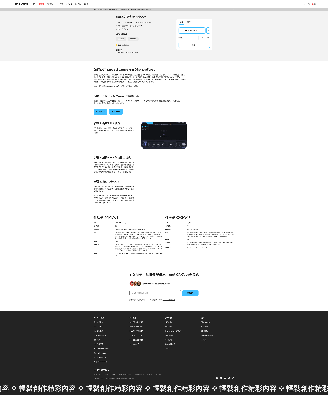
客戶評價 (204, 326)
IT (125, 52)
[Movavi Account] (309, 4)
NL (131, 52)
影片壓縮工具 (98, 344)
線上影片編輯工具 (100, 357)
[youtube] (225, 378)
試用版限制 (169, 335)
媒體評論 (204, 331)
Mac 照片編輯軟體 (136, 322)
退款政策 (149, 374)
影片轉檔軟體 (98, 326)
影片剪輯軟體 (98, 331)
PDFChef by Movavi (101, 348)
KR (137, 52)
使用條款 (106, 374)
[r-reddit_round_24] (233, 378)
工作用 (203, 340)
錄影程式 (97, 340)
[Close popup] (233, 10)
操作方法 (168, 322)
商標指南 (158, 374)
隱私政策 (148, 10)
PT (129, 52)
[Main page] (20, 4)
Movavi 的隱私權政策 (169, 300)
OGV (201, 38)
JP (135, 52)
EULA (113, 374)
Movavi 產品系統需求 (173, 331)
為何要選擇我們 (207, 335)
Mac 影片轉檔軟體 (136, 326)
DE (121, 52)
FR (123, 52)
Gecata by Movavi (100, 353)
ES (127, 52)
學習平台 (168, 326)
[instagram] (221, 378)
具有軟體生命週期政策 (125, 374)
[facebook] (217, 378)
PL (133, 52)
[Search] (304, 4)
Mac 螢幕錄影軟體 (136, 340)
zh (315, 4)
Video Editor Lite (100, 335)
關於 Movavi (205, 322)
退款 (167, 348)
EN (119, 52)
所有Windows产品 (100, 362)
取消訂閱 (168, 340)
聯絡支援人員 (170, 344)
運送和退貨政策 (139, 374)
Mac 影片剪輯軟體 (136, 331)
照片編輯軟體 (98, 322)
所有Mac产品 (134, 344)
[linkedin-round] (229, 378)
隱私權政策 (97, 374)
